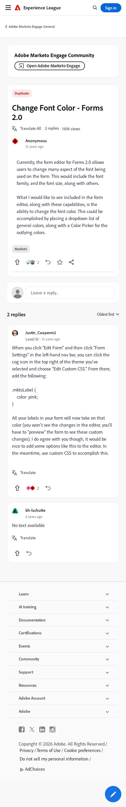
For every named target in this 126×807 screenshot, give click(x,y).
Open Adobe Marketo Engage (53, 65)
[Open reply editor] (63, 292)
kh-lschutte (35, 510)
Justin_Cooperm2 (40, 332)
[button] (30, 129)
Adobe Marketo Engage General (32, 26)
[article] (63, 411)
